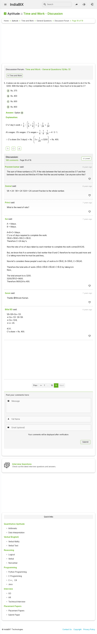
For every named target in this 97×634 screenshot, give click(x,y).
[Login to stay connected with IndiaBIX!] (92, 4)
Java (10, 584)
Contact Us (67, 629)
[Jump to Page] (41, 385)
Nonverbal (12, 563)
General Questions (44, 21)
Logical (11, 554)
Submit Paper (14, 615)
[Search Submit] (44, 4)
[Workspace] (13, 149)
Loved (87, 158)
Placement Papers (16, 610)
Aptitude (15, 21)
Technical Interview (16, 601)
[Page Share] (76, 4)
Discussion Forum (62, 21)
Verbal (11, 559)
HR (9, 597)
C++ (10, 580)
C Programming (15, 576)
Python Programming (17, 572)
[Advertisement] (48, 44)
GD (9, 593)
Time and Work (27, 21)
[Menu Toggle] (5, 4)
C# (15, 580)
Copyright (77, 629)
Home (6, 21)
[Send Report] (19, 149)
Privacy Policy (89, 629)
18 (52, 385)
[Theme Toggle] (84, 4)
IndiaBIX (16, 4)
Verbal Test (13, 545)
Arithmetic (12, 528)
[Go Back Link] (8, 149)
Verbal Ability (14, 541)
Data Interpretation (16, 532)
